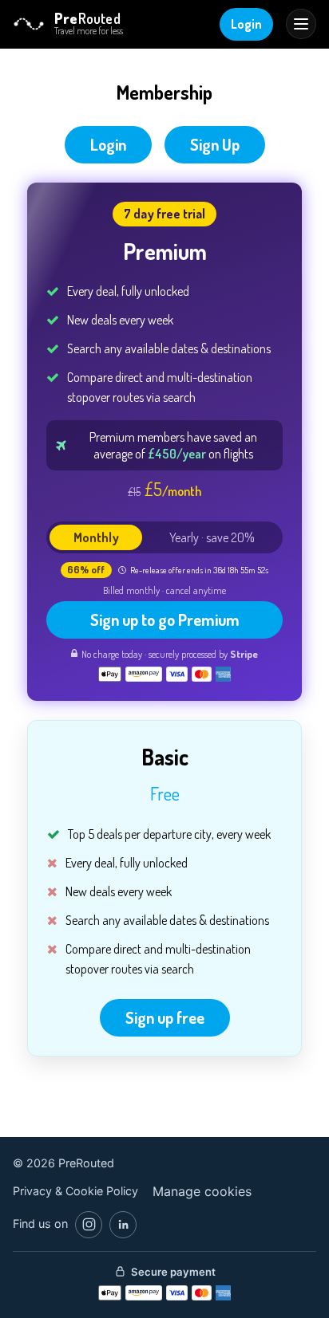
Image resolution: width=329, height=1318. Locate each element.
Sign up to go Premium (165, 619)
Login (246, 24)
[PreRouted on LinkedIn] (123, 1224)
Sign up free (164, 1017)
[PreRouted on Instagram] (88, 1224)
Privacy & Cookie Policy (75, 1191)
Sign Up (215, 144)
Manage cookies (202, 1191)
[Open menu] (301, 24)
